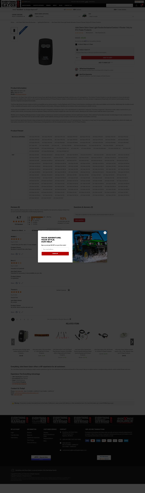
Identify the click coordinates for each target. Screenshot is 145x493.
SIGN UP (55, 254)
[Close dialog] (105, 232)
